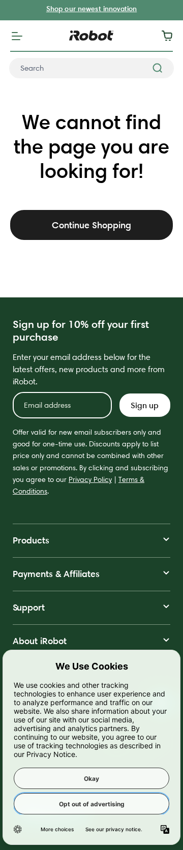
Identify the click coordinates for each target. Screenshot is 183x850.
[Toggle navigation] (16, 35)
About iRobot (40, 641)
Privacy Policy (90, 479)
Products (31, 540)
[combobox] (91, 68)
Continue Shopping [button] (91, 225)
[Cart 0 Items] (169, 35)
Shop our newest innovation (91, 8)
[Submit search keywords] (157, 68)
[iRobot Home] (91, 36)
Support (29, 607)
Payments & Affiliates (56, 574)
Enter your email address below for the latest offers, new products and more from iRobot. (89, 369)
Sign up (145, 405)
